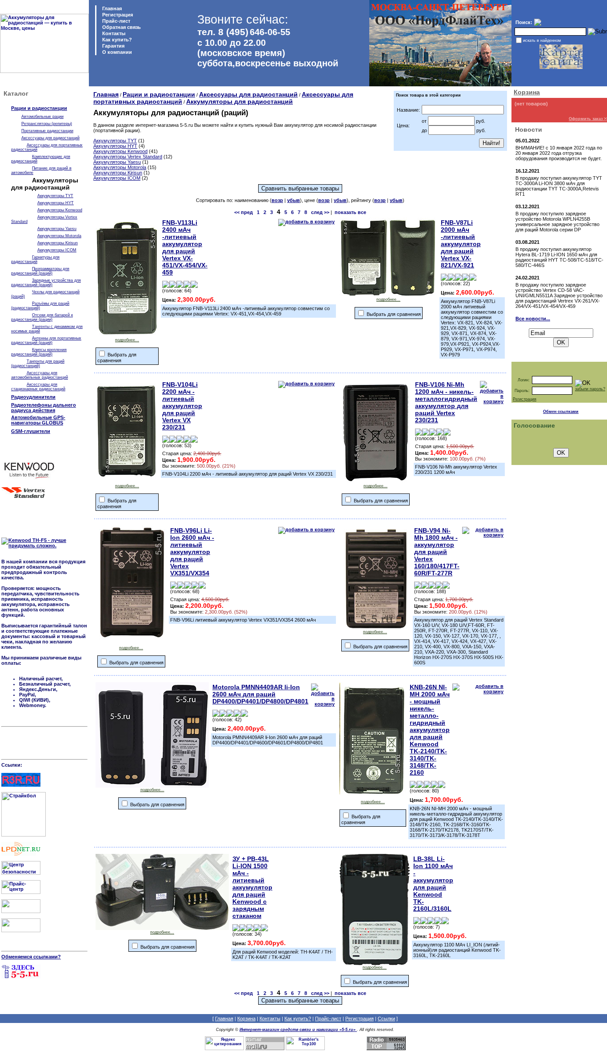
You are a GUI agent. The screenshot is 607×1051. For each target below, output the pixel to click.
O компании (116, 52)
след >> (320, 212)
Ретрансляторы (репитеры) (46, 123)
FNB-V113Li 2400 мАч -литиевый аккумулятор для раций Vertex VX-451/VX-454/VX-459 (185, 247)
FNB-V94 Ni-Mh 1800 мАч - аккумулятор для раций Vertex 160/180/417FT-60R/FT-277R (436, 552)
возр (277, 200)
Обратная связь (121, 27)
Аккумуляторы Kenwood (59, 210)
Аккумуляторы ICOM (56, 250)
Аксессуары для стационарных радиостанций (38, 386)
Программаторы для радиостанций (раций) (40, 271)
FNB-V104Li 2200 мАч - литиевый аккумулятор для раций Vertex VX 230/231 (182, 406)
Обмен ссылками (561, 411)
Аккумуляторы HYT (55, 203)
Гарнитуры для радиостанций (35, 259)
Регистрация (117, 14)
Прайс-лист (115, 21)
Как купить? (116, 39)
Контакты (113, 33)
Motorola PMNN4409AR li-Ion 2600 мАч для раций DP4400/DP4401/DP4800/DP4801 (260, 694)
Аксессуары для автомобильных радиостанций (39, 375)
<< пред (243, 212)
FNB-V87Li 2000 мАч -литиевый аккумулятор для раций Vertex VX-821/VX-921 (461, 244)
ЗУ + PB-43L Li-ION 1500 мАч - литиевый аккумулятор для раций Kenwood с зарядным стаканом (252, 887)
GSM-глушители (30, 431)
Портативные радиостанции (47, 131)
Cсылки (386, 1018)
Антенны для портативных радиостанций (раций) (46, 340)
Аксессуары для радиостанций (50, 138)
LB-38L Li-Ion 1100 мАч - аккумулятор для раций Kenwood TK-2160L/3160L (433, 883)
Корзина (527, 92)
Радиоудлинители (33, 397)
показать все (350, 212)
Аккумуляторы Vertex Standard (127, 156)
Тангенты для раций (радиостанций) (37, 363)
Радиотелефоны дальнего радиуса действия (43, 407)
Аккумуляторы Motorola (59, 236)
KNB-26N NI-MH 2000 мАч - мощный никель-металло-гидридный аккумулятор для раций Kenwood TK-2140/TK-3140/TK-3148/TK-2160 (430, 729)
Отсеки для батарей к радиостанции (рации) (42, 317)
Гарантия (112, 46)
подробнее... (127, 340)
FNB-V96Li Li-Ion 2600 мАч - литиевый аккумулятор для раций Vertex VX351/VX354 (192, 552)
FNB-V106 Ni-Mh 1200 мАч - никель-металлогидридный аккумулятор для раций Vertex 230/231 (446, 402)
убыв (293, 200)
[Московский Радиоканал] (20, 930)
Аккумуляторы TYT (55, 196)
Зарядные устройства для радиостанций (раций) (46, 282)
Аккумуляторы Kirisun (57, 243)
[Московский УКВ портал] (20, 911)
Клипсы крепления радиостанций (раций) (39, 352)
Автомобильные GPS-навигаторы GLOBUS (38, 420)
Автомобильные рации (42, 116)
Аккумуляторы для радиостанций (239, 101)
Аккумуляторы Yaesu (56, 228)
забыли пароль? (590, 389)
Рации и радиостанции (39, 108)
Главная (111, 8)
